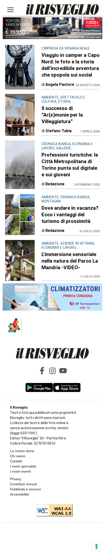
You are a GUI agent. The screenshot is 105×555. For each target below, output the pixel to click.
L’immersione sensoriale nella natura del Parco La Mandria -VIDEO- (70, 260)
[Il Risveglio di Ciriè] (62, 10)
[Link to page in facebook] (42, 371)
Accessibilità (19, 494)
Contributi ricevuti (23, 484)
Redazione (54, 184)
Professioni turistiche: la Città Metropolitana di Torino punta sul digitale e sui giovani (70, 165)
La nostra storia (22, 451)
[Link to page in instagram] (52, 371)
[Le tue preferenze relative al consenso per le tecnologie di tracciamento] (96, 546)
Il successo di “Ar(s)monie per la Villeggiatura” (62, 114)
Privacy (15, 479)
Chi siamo (17, 456)
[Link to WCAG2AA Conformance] (52, 510)
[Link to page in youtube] (63, 371)
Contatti (16, 461)
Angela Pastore (59, 84)
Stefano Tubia (58, 131)
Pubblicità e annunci (25, 489)
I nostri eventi (20, 471)
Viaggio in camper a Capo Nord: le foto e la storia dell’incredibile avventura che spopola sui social (71, 65)
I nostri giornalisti (23, 466)
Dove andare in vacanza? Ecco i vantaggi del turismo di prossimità (70, 214)
